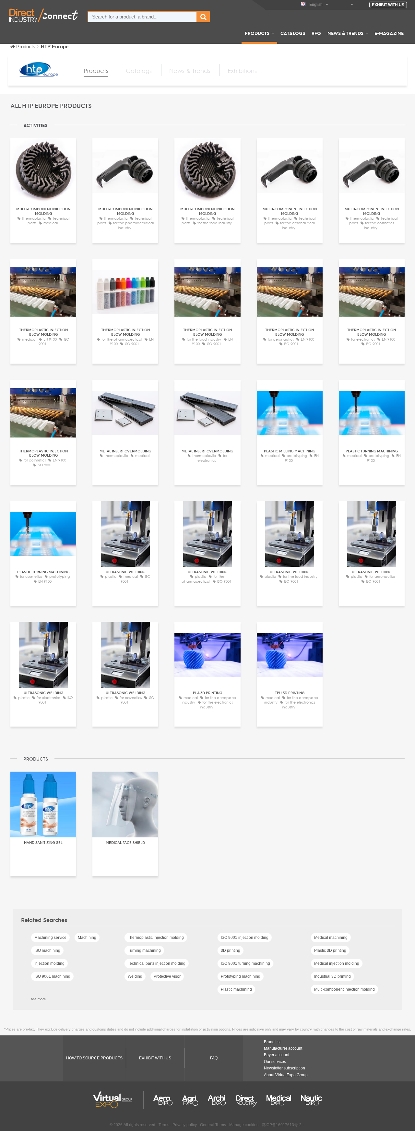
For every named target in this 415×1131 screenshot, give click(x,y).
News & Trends (345, 33)
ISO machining (47, 950)
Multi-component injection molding (344, 989)
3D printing (230, 950)
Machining (87, 937)
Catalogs (292, 33)
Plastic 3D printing (330, 950)
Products (257, 33)
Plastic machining (236, 989)
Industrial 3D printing (332, 976)
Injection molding (49, 963)
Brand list (272, 1042)
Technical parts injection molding (156, 963)
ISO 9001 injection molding (244, 937)
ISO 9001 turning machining (245, 963)
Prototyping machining (240, 976)
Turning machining (144, 950)
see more (38, 999)
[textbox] (142, 16)
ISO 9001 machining (52, 976)
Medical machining (331, 937)
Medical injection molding (336, 963)
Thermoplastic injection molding (156, 937)
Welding (135, 976)
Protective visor (167, 976)
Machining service (50, 937)
